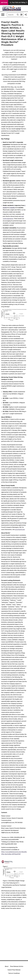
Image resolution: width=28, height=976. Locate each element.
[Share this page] (26, 14)
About (6, 966)
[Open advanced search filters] (21, 14)
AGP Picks (4, 2)
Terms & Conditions (14, 973)
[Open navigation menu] (2, 14)
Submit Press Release (14, 970)
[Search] (18, 14)
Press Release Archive (16, 966)
